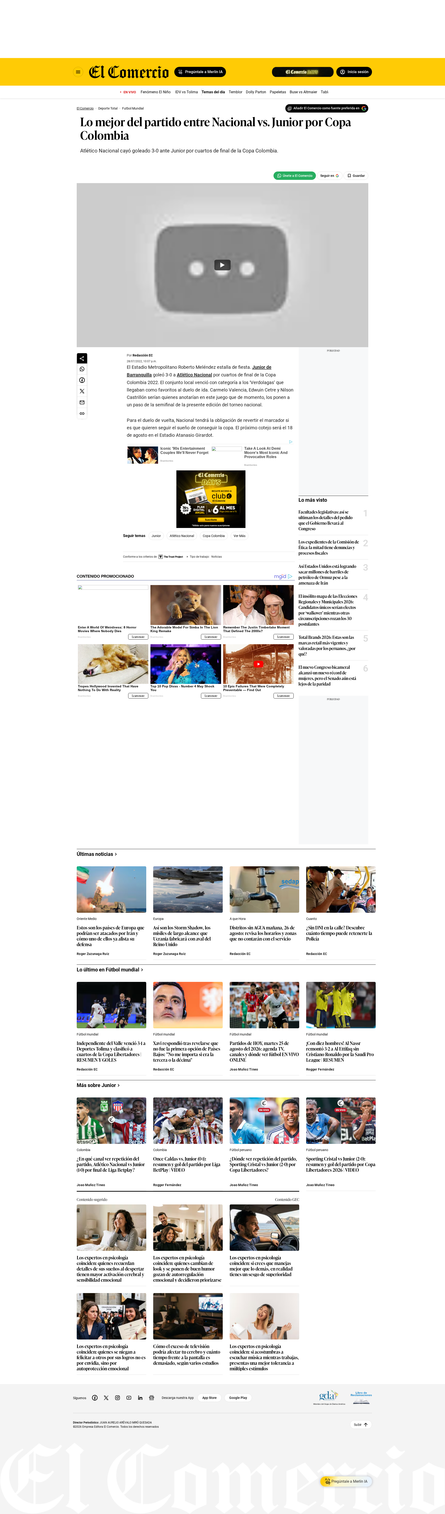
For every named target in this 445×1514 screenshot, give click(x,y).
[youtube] (129, 1398)
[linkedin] (140, 1398)
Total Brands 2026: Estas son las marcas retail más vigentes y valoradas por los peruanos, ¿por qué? (327, 645)
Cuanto (311, 919)
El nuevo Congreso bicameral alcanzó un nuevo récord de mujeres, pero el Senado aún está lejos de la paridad (327, 675)
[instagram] (117, 1398)
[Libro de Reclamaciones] (361, 1397)
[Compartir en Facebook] (82, 380)
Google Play (238, 1398)
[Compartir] (82, 358)
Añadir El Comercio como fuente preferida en (326, 108)
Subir (358, 1424)
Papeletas (278, 92)
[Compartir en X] (82, 391)
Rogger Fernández (320, 1069)
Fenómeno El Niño (156, 92)
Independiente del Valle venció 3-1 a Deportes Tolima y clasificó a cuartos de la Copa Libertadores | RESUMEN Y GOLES (111, 1051)
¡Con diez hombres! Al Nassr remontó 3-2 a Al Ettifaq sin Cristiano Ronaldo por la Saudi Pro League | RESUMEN (340, 1051)
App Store (209, 1398)
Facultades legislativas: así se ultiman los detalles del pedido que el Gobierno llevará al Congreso (326, 520)
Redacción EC (143, 355)
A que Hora (238, 919)
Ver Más (239, 536)
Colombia (83, 1150)
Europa (158, 919)
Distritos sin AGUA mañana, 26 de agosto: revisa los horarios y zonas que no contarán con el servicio (263, 933)
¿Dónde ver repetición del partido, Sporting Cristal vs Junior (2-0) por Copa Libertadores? (263, 1164)
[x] (106, 1398)
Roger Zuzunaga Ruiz (93, 954)
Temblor (235, 92)
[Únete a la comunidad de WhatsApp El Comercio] (294, 175)
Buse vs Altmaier (303, 92)
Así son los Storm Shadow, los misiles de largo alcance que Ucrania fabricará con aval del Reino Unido (182, 936)
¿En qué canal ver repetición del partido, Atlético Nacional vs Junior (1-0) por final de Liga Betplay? (111, 1164)
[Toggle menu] (78, 72)
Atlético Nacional (182, 536)
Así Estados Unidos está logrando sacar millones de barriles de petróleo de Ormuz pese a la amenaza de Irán (327, 574)
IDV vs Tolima (186, 92)
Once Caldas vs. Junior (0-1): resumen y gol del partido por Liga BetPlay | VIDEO (186, 1164)
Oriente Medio (87, 919)
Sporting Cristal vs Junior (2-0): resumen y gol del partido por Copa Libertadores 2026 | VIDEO (340, 1164)
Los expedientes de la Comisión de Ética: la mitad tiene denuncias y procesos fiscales (329, 547)
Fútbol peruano (241, 1150)
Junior (156, 536)
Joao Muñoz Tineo (244, 1069)
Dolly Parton (256, 92)
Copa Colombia (214, 536)
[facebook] (95, 1398)
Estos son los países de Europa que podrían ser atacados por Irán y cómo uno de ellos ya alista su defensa (110, 936)
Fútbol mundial (87, 1034)
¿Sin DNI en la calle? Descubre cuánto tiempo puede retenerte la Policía (339, 933)
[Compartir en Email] (82, 402)
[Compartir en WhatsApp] (82, 369)
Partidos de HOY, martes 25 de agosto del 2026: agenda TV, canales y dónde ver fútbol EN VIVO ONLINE (264, 1051)
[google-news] (151, 1398)
